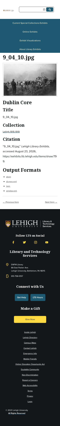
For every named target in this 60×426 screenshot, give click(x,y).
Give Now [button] (30, 319)
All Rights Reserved (16, 413)
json (8, 186)
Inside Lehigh (30, 332)
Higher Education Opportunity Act (30, 364)
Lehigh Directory (30, 337)
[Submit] (49, 9)
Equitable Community (30, 369)
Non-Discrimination (30, 374)
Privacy (30, 396)
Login (30, 401)
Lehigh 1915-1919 (11, 131)
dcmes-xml (11, 181)
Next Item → (51, 202)
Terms (30, 390)
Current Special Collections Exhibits (30, 22)
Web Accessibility (30, 385)
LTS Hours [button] (38, 297)
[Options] (44, 9)
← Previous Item (11, 202)
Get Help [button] (21, 297)
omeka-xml (11, 190)
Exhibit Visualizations (30, 40)
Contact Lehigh (30, 348)
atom (8, 176)
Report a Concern (30, 380)
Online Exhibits (30, 31)
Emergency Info (30, 353)
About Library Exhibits (30, 49)
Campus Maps (30, 342)
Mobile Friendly (30, 359)
